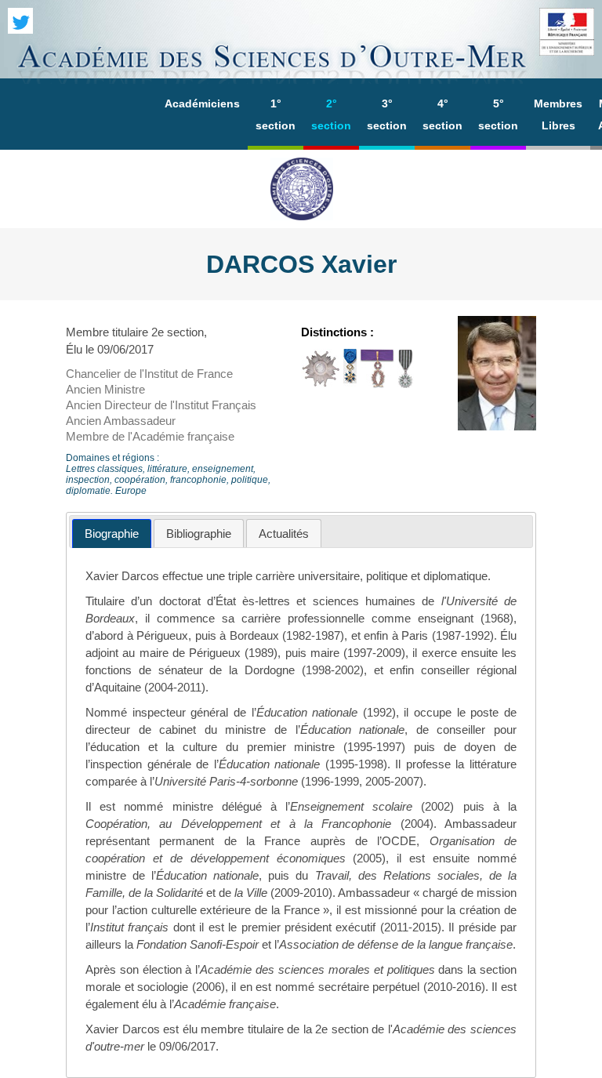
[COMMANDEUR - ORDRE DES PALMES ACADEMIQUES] (377, 383)
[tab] (111, 533)
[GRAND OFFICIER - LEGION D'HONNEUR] (320, 383)
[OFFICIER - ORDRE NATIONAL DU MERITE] (350, 383)
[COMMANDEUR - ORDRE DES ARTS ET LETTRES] (405, 383)
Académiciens (202, 103)
